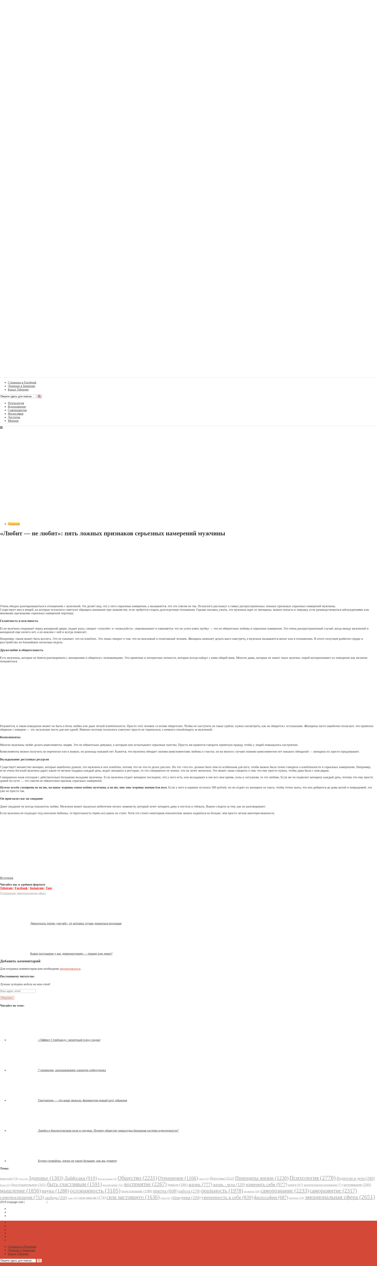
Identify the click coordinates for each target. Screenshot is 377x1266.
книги (295, 1185)
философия (271, 1197)
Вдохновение (17, 406)
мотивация (357, 1185)
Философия (15, 413)
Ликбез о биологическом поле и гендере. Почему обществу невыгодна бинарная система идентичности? (108, 1130)
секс (73, 1198)
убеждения (185, 1197)
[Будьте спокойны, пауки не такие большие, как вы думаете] (23, 1160)
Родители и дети (356, 1178)
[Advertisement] (188, 573)
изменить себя (266, 1184)
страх (165, 1198)
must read (9, 1178)
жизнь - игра (229, 1184)
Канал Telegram (18, 1215)
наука (55, 1191)
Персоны (222, 1178)
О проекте (55, 1202)
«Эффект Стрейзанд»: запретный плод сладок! (69, 1040)
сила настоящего (133, 1197)
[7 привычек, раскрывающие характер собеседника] (23, 1070)
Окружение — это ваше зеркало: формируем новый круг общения (82, 1100)
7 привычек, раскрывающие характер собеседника (72, 1070)
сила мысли (92, 1198)
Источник (6, 878)
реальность (222, 1191)
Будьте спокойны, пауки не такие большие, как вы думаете (77, 1160)
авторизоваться (70, 968)
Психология (16, 403)
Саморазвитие (17, 410)
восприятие (145, 1184)
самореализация (22, 1197)
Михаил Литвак (107, 1179)
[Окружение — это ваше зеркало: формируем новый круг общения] (23, 1100)
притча (165, 1190)
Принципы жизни (262, 1178)
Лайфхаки (80, 1178)
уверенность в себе (227, 1197)
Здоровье (46, 1178)
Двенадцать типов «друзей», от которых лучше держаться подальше (76, 923)
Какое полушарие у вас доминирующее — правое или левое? (71, 953)
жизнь (200, 1184)
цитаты (296, 1197)
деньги (177, 1185)
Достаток (14, 417)
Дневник (14, 523)
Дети (23, 1179)
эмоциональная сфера (31, 893)
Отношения (8, 893)
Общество (137, 1178)
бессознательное (28, 1185)
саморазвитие (333, 1191)
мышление (20, 1191)
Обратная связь (36, 1202)
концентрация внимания (323, 1185)
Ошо (204, 1178)
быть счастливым (74, 1184)
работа (189, 1191)
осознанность (95, 1190)
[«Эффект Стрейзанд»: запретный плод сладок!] (23, 1040)
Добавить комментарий (19, 543)
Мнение (13, 420)
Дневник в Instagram (21, 1212)
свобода (56, 1197)
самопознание (285, 1191)
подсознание (136, 1191)
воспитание (113, 1185)
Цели (5, 1185)
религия (252, 1191)
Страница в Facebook (22, 1208)
